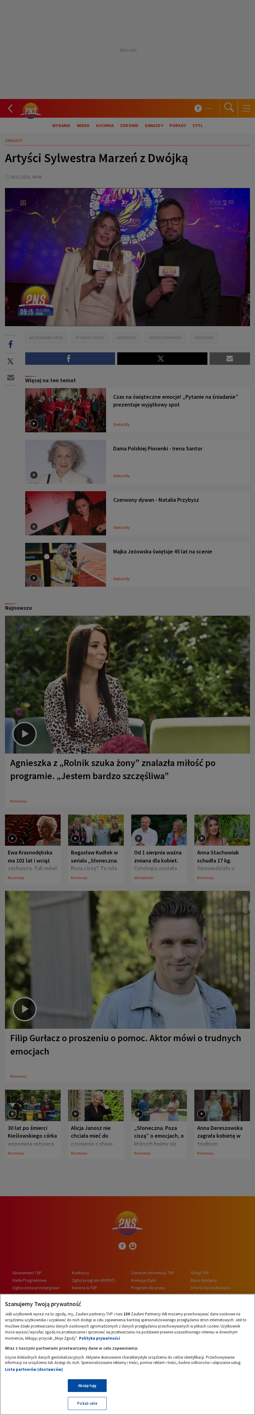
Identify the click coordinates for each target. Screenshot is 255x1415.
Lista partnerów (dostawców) (34, 1369)
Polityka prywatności (99, 1338)
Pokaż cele (87, 1403)
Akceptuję (87, 1385)
